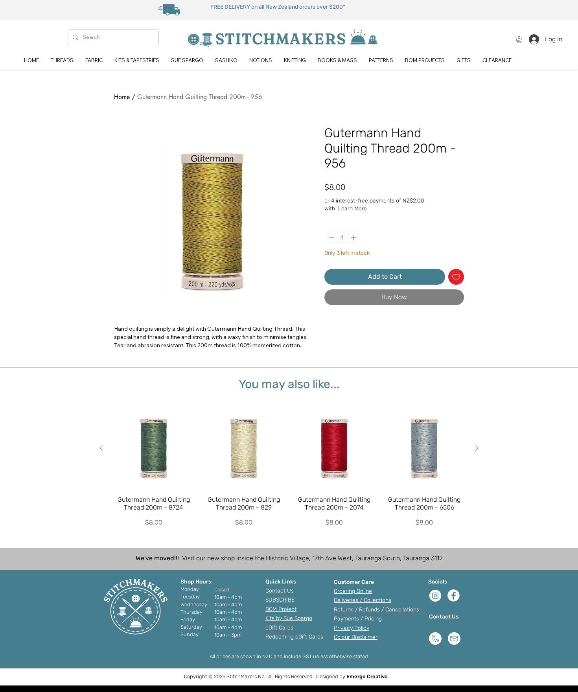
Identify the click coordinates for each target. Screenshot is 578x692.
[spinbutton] (342, 238)
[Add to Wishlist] (456, 277)
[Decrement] (330, 238)
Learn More (352, 208)
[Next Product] (477, 448)
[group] (289, 467)
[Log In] (531, 39)
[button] (519, 39)
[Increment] (354, 238)
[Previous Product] (101, 448)
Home (122, 97)
